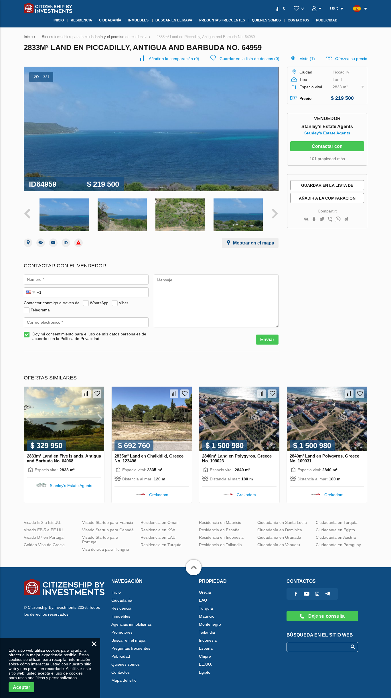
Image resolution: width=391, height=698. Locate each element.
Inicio (116, 592)
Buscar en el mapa (128, 640)
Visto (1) (307, 58)
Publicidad (120, 656)
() (174, 58)
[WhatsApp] (338, 219)
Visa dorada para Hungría (105, 549)
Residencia (121, 608)
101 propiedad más (327, 158)
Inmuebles (120, 616)
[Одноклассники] (314, 219)
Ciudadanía (121, 600)
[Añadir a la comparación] (86, 393)
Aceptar (21, 687)
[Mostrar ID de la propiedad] (66, 242)
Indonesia (208, 640)
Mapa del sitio (124, 680)
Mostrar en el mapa (253, 242)
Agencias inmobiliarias (131, 624)
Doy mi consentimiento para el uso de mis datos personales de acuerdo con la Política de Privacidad (89, 336)
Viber (123, 303)
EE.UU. (205, 664)
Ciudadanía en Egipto (335, 530)
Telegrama (40, 310)
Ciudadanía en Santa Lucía (282, 522)
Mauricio (206, 616)
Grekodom (158, 494)
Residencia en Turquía (161, 544)
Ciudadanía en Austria (336, 537)
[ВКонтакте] (306, 219)
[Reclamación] (78, 242)
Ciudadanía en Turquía (337, 522)
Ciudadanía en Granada (279, 537)
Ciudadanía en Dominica (279, 530)
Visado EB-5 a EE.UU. (44, 530)
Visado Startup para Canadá (108, 530)
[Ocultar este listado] (40, 242)
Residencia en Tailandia (220, 544)
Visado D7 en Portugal (44, 537)
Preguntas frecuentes (130, 648)
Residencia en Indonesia (221, 537)
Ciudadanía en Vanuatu (278, 544)
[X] (322, 219)
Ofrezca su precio (351, 58)
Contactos (120, 672)
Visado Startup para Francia (107, 522)
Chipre (205, 656)
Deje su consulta (326, 616)
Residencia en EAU (158, 537)
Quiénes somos (125, 664)
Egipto (204, 672)
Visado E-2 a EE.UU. (42, 522)
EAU (203, 600)
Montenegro (210, 624)
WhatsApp (99, 303)
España (206, 648)
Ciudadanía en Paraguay (338, 544)
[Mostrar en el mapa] (28, 242)
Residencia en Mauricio (220, 522)
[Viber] (330, 219)
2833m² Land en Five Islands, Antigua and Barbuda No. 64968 (64, 458)
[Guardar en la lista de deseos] (97, 393)
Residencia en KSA (158, 530)
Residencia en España (219, 530)
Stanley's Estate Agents (327, 133)
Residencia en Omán (160, 522)
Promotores (122, 632)
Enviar (267, 339)
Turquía (206, 608)
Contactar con (327, 146)
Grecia (205, 592)
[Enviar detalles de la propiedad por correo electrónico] (53, 242)
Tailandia (207, 632)
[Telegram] (346, 219)
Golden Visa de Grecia (44, 544)
